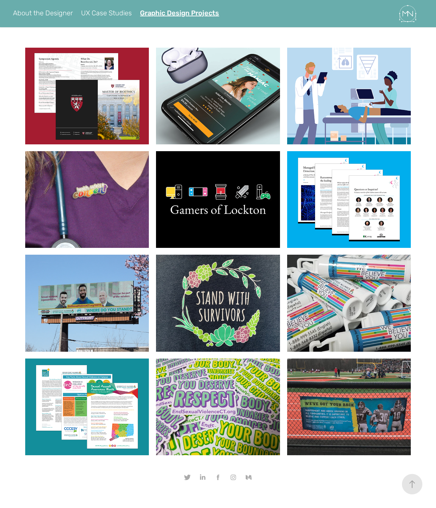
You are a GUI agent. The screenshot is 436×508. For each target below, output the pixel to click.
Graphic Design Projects (179, 13)
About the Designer (43, 13)
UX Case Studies (106, 13)
